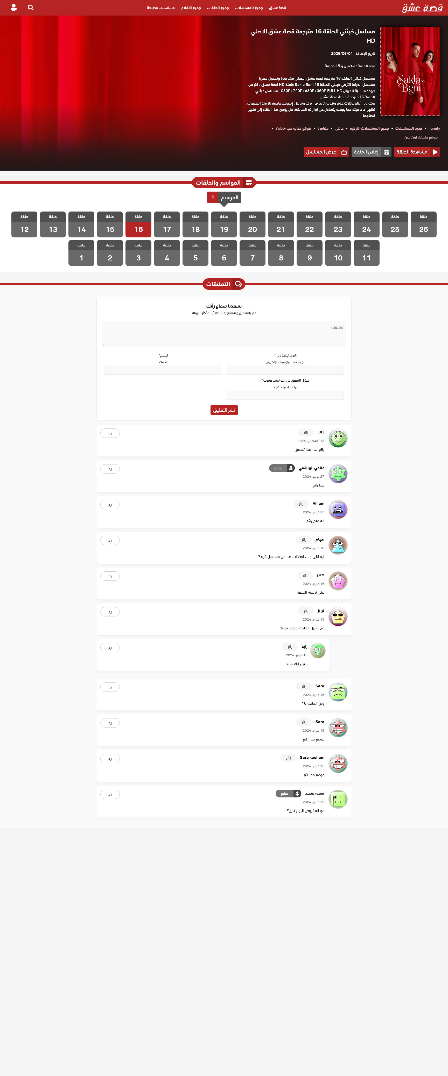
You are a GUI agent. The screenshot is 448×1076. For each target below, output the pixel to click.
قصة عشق (277, 7)
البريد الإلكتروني (285, 355)
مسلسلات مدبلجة (161, 7)
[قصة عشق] (422, 8)
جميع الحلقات (218, 7)
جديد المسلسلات (408, 128)
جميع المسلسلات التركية (369, 128)
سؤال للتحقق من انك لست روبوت (285, 380)
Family (434, 128)
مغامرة (323, 128)
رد (110, 433)
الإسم (163, 355)
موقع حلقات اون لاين (421, 137)
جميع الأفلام (191, 7)
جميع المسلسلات (249, 7)
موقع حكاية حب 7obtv (293, 128)
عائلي (339, 128)
